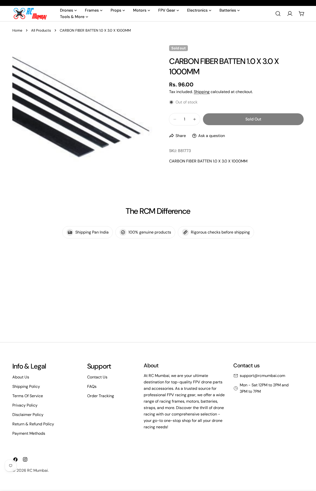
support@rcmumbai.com (262, 375)
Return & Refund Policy (33, 424)
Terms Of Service (27, 395)
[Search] (278, 14)
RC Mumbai (37, 470)
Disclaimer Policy (27, 414)
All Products (41, 30)
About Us (20, 377)
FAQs (92, 386)
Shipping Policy (26, 386)
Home (17, 30)
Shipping (202, 91)
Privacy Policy (25, 405)
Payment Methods (28, 433)
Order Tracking (100, 395)
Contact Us (97, 377)
